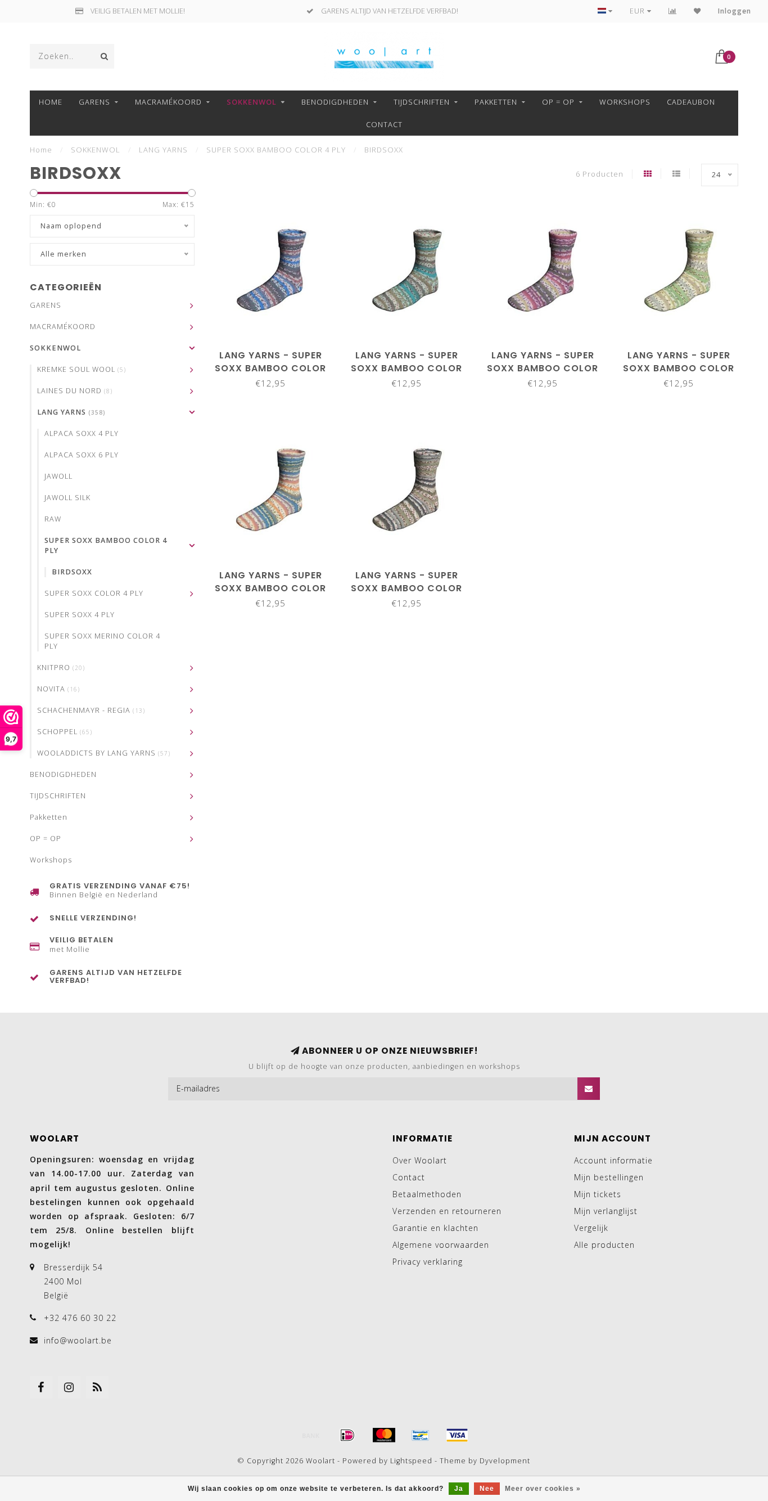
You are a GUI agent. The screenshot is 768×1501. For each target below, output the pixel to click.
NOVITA (58, 689)
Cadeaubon (691, 102)
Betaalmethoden (427, 1194)
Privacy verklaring (427, 1261)
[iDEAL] (347, 1435)
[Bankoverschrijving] (311, 1435)
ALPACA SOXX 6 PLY (81, 455)
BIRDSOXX (72, 572)
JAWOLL (58, 476)
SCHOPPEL (64, 731)
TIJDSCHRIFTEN (422, 102)
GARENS (94, 102)
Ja (458, 1489)
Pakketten (496, 102)
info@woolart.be (78, 1340)
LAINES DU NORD (74, 391)
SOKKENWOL (252, 102)
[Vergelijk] (672, 11)
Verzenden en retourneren (447, 1211)
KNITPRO (61, 667)
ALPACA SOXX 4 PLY (81, 433)
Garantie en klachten (435, 1228)
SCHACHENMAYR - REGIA (91, 710)
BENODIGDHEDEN (335, 102)
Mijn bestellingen (609, 1177)
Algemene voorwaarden (440, 1244)
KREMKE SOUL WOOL (81, 369)
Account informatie (613, 1160)
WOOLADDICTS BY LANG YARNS (103, 753)
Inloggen (734, 11)
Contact (384, 124)
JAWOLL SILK (67, 497)
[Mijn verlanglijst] (697, 11)
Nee (487, 1489)
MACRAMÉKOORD (168, 102)
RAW (52, 519)
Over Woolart (419, 1160)
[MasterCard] (384, 1435)
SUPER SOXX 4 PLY (79, 614)
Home (50, 102)
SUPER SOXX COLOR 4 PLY (93, 593)
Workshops (624, 102)
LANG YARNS (71, 412)
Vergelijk (591, 1228)
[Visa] (457, 1435)
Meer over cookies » (543, 1489)
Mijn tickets (597, 1194)
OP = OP (558, 102)
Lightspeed (411, 1461)
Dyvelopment (505, 1461)
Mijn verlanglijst (606, 1211)
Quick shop (276, 351)
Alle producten (604, 1244)
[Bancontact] (420, 1435)
